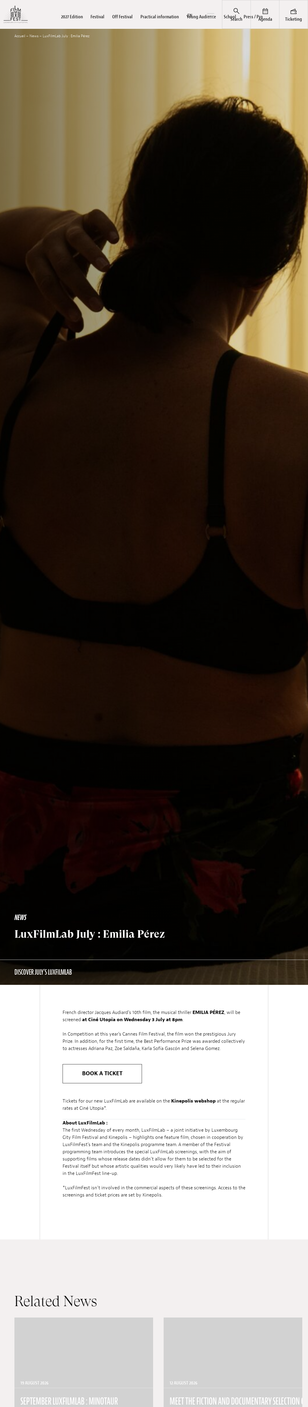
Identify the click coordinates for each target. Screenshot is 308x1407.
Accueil (19, 36)
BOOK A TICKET (102, 1073)
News (33, 36)
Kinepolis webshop (193, 1101)
